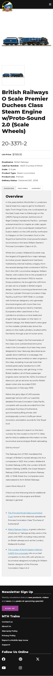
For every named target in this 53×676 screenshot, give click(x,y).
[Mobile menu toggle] (50, 4)
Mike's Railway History (18, 529)
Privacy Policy (9, 635)
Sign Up (10, 608)
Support (36, 188)
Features (23, 188)
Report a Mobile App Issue (15, 640)
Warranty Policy (10, 631)
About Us (6, 626)
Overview (9, 188)
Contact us (7, 622)
